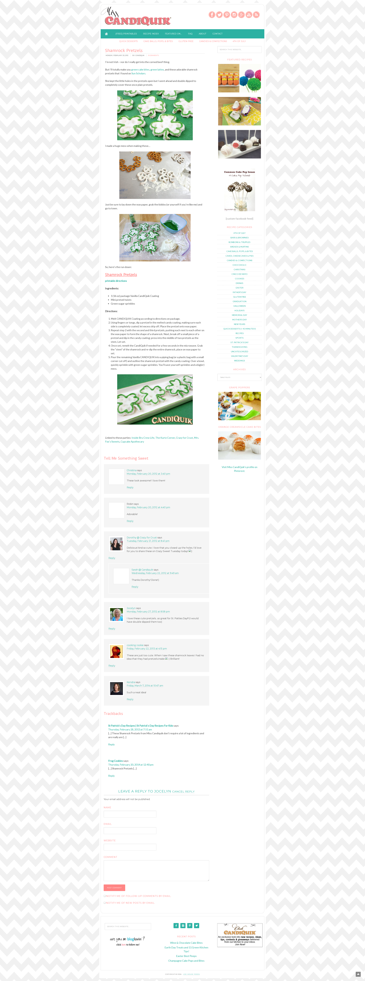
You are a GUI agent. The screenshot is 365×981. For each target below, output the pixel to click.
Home (106, 33)
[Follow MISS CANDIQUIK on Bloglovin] (128, 945)
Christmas (239, 269)
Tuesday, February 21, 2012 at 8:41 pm (148, 541)
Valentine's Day (239, 356)
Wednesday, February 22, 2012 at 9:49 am (155, 573)
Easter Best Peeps (186, 956)
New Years (239, 324)
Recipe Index (151, 33)
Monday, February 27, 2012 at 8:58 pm (148, 611)
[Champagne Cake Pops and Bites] (239, 157)
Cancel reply (183, 791)
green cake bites (140, 69)
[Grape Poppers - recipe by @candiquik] (239, 406)
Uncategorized (239, 351)
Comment (110, 857)
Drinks (239, 283)
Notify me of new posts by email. (130, 903)
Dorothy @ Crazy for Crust (142, 537)
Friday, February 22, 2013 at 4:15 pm (147, 648)
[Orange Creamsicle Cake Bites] (239, 445)
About (202, 33)
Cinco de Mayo (240, 274)
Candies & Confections (213, 41)
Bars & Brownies (240, 237)
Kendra (131, 682)
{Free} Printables (126, 33)
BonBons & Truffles (239, 242)
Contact (217, 33)
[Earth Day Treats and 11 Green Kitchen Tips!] (239, 91)
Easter (239, 287)
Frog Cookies (115, 760)
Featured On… (173, 33)
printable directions (116, 280)
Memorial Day (239, 315)
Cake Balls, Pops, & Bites (158, 41)
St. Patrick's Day (240, 342)
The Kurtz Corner (165, 437)
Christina (132, 470)
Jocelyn (131, 608)
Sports (240, 338)
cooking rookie (135, 645)
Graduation (239, 301)
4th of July (239, 41)
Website (110, 840)
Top (358, 974)
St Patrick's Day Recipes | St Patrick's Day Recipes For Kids (140, 725)
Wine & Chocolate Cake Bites (186, 942)
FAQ (190, 33)
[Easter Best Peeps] (239, 124)
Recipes (240, 333)
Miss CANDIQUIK (136, 17)
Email (108, 824)
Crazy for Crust (184, 437)
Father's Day (239, 292)
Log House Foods (191, 974)
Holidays (240, 310)
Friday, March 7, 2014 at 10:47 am (145, 685)
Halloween (240, 306)
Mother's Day (239, 319)
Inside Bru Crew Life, (143, 437)
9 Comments (153, 55)
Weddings (239, 360)
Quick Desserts (128, 41)
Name (107, 807)
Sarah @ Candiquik (142, 569)
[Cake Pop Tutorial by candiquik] (239, 189)
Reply (130, 487)
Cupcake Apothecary (132, 441)
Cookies (239, 278)
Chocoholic (240, 265)
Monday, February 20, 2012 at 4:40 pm (148, 507)
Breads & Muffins (239, 246)
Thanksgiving (239, 347)
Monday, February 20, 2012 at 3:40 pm (148, 473)
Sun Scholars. (138, 73)
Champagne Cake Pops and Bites (186, 960)
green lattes (157, 69)
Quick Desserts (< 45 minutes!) (239, 328)
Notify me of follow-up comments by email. (138, 896)
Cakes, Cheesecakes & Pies (240, 256)
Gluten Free (186, 41)
